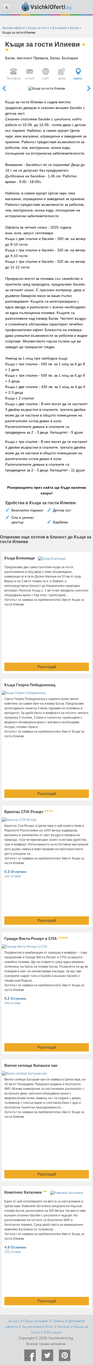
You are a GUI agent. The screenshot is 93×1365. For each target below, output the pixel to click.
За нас (13, 1321)
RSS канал (53, 1332)
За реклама (32, 1327)
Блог (49, 1327)
